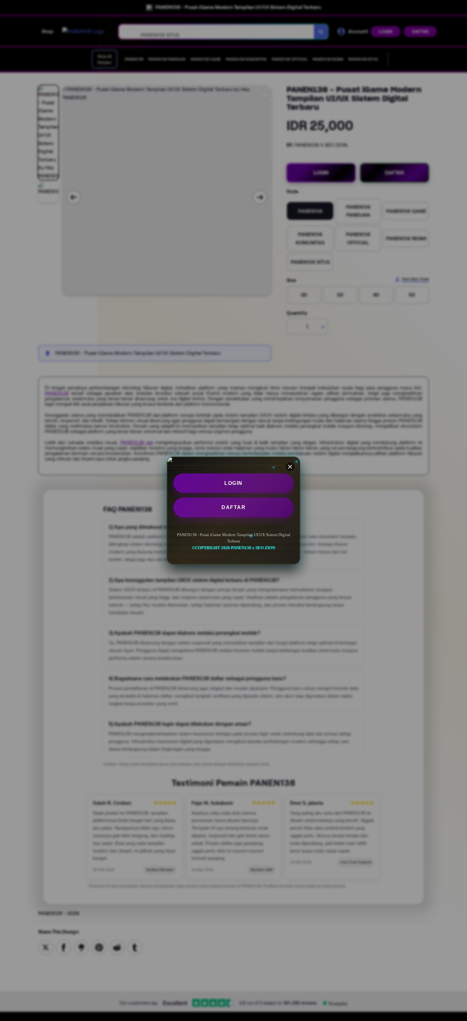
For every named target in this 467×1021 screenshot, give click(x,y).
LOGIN (233, 483)
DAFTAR (233, 507)
